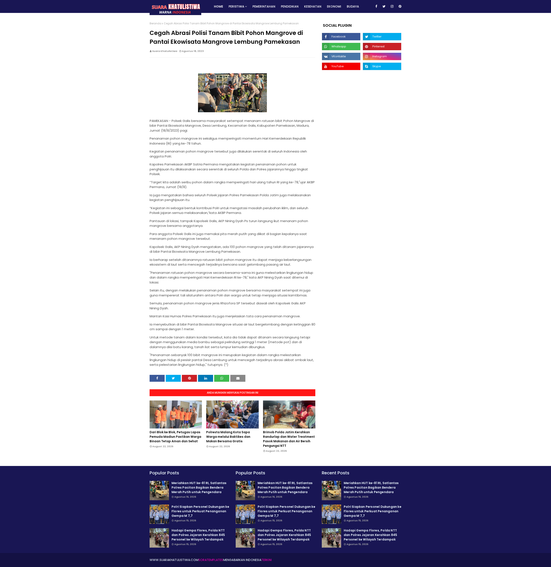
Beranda (155, 23)
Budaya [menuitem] (353, 6)
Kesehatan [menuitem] (312, 6)
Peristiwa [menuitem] (236, 6)
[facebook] (376, 6)
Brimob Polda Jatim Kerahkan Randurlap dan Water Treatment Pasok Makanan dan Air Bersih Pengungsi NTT (289, 439)
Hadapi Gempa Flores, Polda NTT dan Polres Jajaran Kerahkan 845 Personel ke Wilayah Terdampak (198, 535)
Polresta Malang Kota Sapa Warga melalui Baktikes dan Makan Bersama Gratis (228, 436)
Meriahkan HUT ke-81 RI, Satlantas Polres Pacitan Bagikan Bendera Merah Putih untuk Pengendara (199, 487)
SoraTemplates (210, 560)
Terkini (266, 560)
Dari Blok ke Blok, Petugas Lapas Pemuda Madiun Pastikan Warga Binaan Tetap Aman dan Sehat (175, 436)
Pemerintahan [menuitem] (263, 6)
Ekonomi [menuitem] (334, 6)
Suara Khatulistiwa (164, 51)
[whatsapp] (341, 46)
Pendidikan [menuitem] (290, 6)
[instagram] (392, 6)
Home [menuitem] (218, 6)
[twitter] (384, 6)
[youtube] (341, 66)
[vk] (341, 56)
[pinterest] (399, 6)
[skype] (382, 66)
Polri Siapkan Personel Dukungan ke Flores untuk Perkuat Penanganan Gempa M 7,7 (200, 511)
